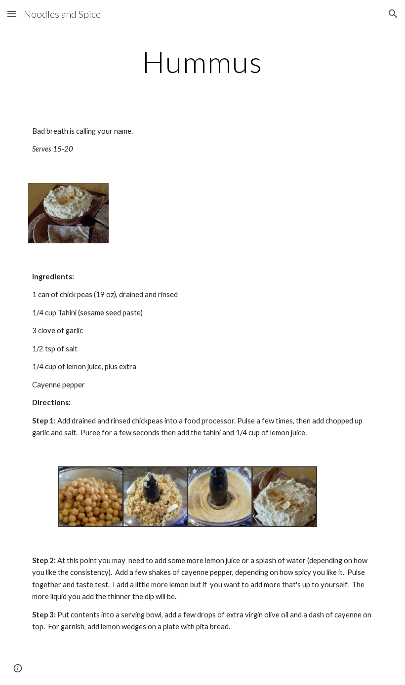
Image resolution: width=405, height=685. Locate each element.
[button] (12, 13)
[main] (202, 61)
